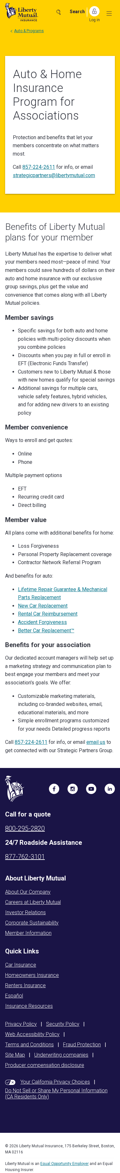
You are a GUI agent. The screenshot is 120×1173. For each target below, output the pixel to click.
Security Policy (62, 1024)
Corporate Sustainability (32, 923)
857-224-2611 (38, 167)
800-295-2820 (25, 828)
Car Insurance (20, 965)
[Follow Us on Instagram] (73, 788)
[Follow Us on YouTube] (91, 788)
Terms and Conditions (29, 1045)
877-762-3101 (25, 857)
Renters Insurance (25, 985)
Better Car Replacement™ (46, 630)
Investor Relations (25, 912)
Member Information (28, 933)
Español (14, 996)
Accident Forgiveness (42, 622)
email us (95, 742)
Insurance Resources (29, 1006)
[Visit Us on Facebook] (54, 788)
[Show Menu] (109, 13)
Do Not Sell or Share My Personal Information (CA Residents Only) (56, 1093)
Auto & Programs (29, 31)
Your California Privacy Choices (55, 1082)
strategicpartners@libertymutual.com (54, 175)
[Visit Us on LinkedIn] (110, 788)
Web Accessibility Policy (32, 1034)
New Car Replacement (43, 606)
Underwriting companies (61, 1055)
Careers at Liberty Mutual (33, 902)
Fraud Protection (82, 1045)
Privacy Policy (21, 1024)
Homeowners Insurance (32, 975)
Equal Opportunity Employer (64, 1163)
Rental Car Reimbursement (47, 614)
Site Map (15, 1055)
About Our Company (28, 892)
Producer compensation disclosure (44, 1065)
